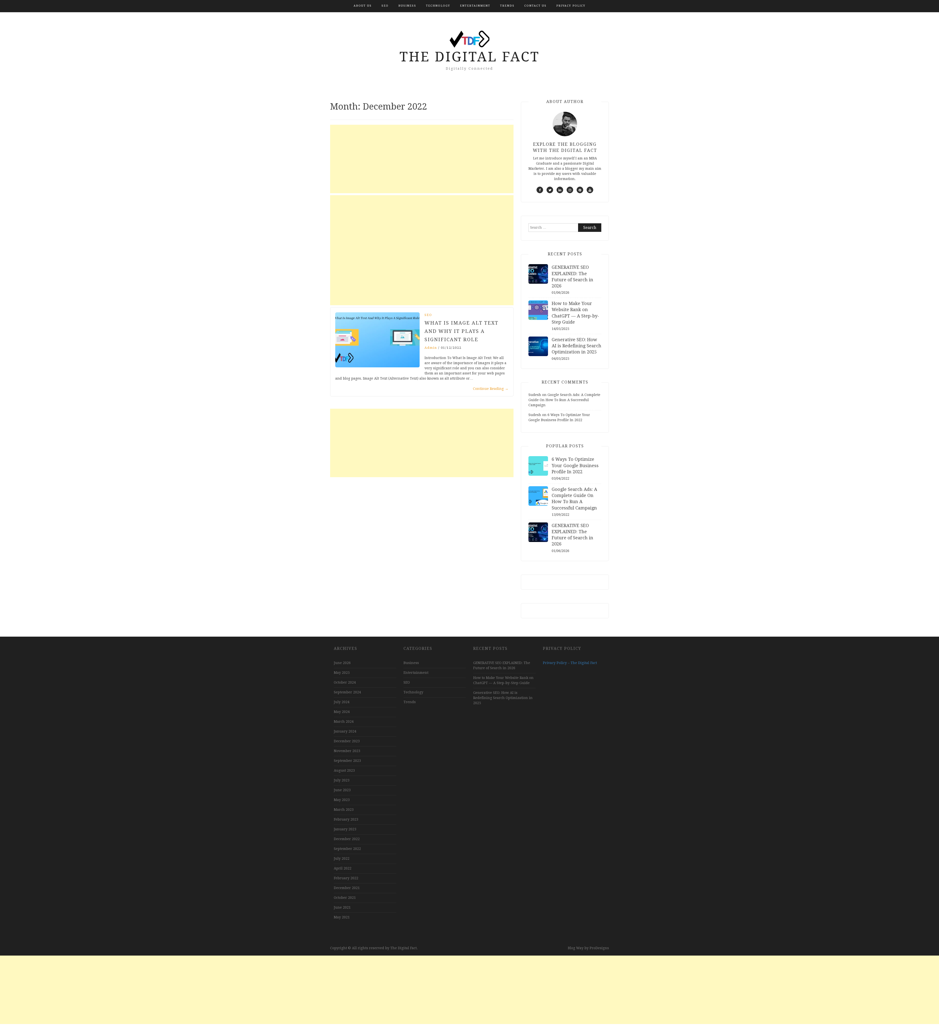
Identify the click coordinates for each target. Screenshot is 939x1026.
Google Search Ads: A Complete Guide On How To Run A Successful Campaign (564, 400)
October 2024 (345, 682)
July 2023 (341, 780)
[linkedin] (560, 190)
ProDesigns (599, 948)
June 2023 (342, 790)
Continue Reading (490, 389)
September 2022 (347, 849)
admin (431, 348)
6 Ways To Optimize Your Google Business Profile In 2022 (575, 465)
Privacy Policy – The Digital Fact (570, 663)
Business (407, 5)
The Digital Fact (470, 57)
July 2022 (341, 858)
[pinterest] (580, 190)
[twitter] (550, 190)
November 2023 (347, 751)
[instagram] (570, 190)
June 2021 (342, 907)
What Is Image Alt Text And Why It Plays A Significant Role (461, 331)
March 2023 (344, 810)
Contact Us (535, 5)
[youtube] (590, 190)
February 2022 (346, 878)
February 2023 (346, 819)
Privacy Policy (570, 5)
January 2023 (345, 829)
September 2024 (347, 692)
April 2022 (342, 868)
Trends (507, 5)
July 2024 (341, 702)
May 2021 (342, 917)
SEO (385, 5)
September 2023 (347, 761)
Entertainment (475, 5)
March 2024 (344, 721)
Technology (438, 5)
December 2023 (347, 741)
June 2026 (342, 663)
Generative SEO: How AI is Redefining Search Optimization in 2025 (576, 345)
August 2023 (344, 770)
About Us (363, 5)
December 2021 (347, 888)
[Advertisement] (422, 159)
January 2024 (345, 731)
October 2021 (345, 898)
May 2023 (342, 800)
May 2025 (342, 673)
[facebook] (540, 190)
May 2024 (342, 712)
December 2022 (347, 839)
